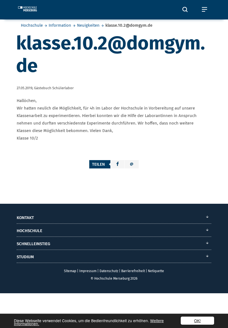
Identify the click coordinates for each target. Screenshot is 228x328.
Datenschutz (109, 271)
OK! (197, 320)
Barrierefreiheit (133, 271)
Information (60, 25)
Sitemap (70, 271)
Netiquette (156, 271)
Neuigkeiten (88, 25)
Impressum (87, 271)
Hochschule (32, 25)
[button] (118, 164)
